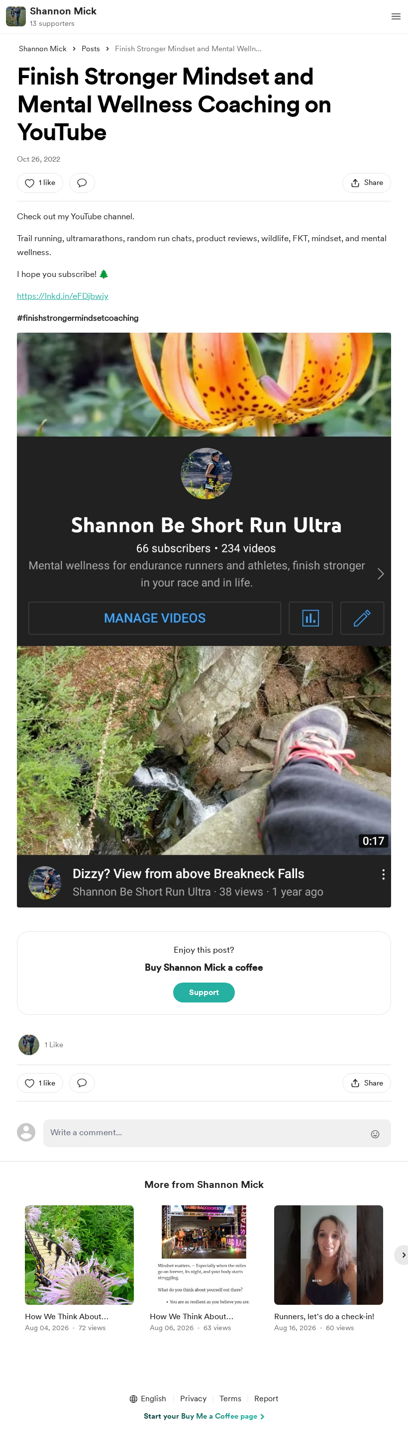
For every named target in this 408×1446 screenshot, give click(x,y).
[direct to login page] (217, 1133)
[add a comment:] (82, 183)
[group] (79, 1270)
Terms (230, 1398)
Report (266, 1398)
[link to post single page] (79, 1270)
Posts (91, 48)
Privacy (193, 1398)
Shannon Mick (63, 11)
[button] (396, 16)
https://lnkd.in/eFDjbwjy (62, 296)
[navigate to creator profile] (16, 16)
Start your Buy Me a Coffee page (200, 1416)
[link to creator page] (28, 1044)
